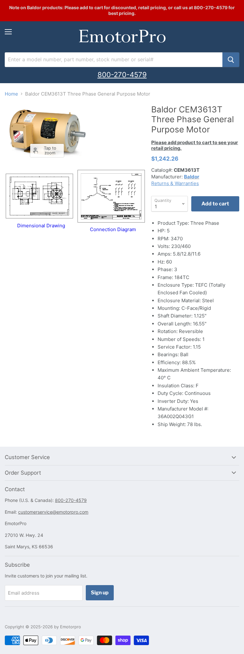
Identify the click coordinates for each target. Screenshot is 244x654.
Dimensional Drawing (41, 225)
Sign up (100, 593)
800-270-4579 (122, 74)
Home (11, 94)
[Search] (230, 59)
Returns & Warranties (175, 183)
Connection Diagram (113, 229)
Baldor (191, 177)
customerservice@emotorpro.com (53, 512)
